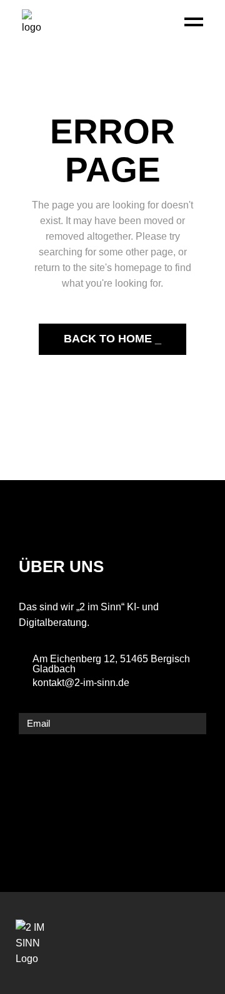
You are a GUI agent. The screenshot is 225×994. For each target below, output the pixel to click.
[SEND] (193, 723)
